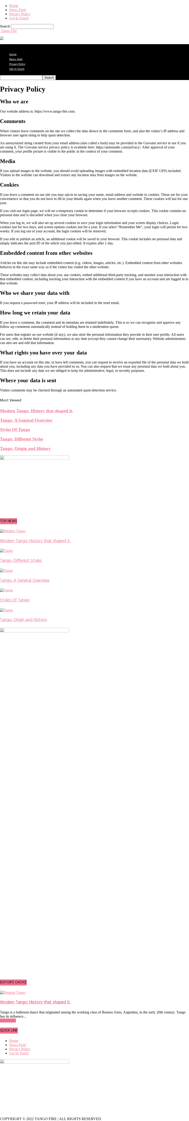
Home (13, 6)
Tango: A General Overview (26, 420)
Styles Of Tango (15, 429)
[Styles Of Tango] (6, 590)
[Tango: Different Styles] (6, 551)
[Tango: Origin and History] (6, 610)
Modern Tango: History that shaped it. (36, 410)
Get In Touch (19, 18)
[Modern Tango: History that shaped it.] (12, 531)
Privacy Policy (19, 14)
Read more (8, 1020)
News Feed (17, 10)
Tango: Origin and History (25, 448)
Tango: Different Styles (21, 439)
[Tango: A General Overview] (6, 571)
